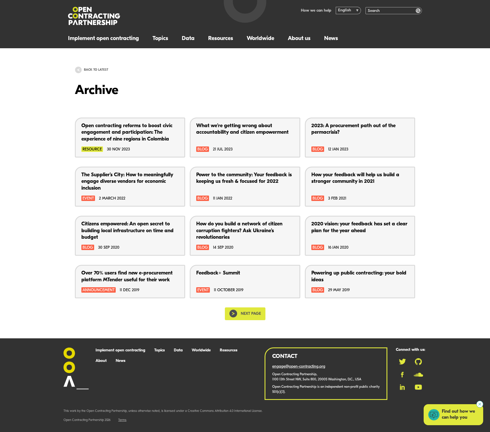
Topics (160, 38)
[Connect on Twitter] (402, 361)
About (101, 361)
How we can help (316, 11)
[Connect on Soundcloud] (418, 375)
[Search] (418, 10)
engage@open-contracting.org (298, 366)
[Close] (479, 404)
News (331, 38)
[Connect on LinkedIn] (402, 387)
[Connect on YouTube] (418, 387)
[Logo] (139, 16)
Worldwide (260, 38)
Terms (122, 420)
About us (299, 38)
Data (188, 38)
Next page (251, 314)
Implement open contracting (103, 38)
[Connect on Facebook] (402, 375)
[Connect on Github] (418, 361)
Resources (220, 38)
